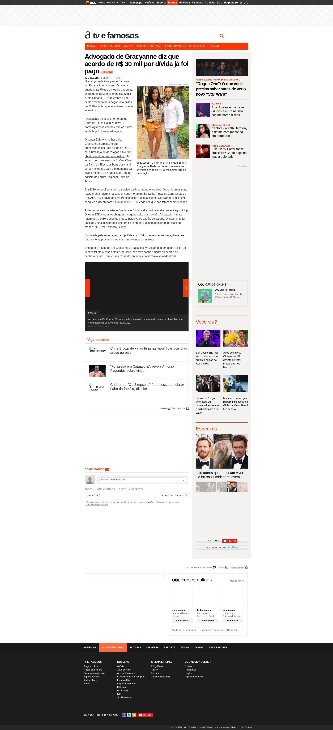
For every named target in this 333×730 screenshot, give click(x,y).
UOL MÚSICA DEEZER (198, 661)
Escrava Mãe (124, 680)
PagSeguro (231, 2)
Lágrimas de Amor (126, 683)
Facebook (124, 715)
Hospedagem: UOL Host (241, 727)
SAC (124, 2)
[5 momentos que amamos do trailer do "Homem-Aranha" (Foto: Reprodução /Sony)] (201, 491)
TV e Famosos (116, 35)
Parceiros (199, 46)
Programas (190, 669)
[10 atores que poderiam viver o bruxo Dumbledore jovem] (232, 491)
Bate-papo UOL (218, 647)
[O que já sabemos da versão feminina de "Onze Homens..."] (211, 491)
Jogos (199, 647)
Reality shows (172, 46)
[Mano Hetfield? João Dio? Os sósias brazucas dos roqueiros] (242, 491)
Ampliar (177, 266)
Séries (187, 46)
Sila (119, 694)
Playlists (189, 673)
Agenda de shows (194, 676)
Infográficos (157, 666)
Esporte (161, 2)
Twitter (129, 715)
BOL (219, 2)
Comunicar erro (178, 408)
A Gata (120, 666)
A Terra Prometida (126, 673)
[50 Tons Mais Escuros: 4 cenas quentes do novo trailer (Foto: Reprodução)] (222, 491)
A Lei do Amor (124, 669)
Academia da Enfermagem (184, 630)
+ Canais (214, 46)
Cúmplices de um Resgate (130, 676)
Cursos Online (215, 284)
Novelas (128, 46)
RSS (134, 715)
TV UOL (210, 2)
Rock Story (123, 690)
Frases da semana (92, 669)
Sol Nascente (124, 697)
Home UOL (90, 647)
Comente (108, 72)
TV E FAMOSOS (92, 661)
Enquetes (156, 673)
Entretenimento (113, 647)
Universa (184, 2)
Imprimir (163, 408)
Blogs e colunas (110, 46)
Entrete (172, 2)
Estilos (188, 666)
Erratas (222, 567)
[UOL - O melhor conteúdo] (90, 4)
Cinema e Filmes (161, 661)
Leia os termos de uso (97, 504)
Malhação (122, 687)
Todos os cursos (236, 581)
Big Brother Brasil (92, 676)
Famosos (197, 2)
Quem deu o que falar (148, 46)
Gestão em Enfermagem (212, 630)
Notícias (149, 2)
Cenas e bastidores (160, 676)
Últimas (91, 46)
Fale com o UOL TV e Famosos (198, 567)
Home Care (232, 630)
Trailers (155, 669)
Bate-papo (136, 2)
